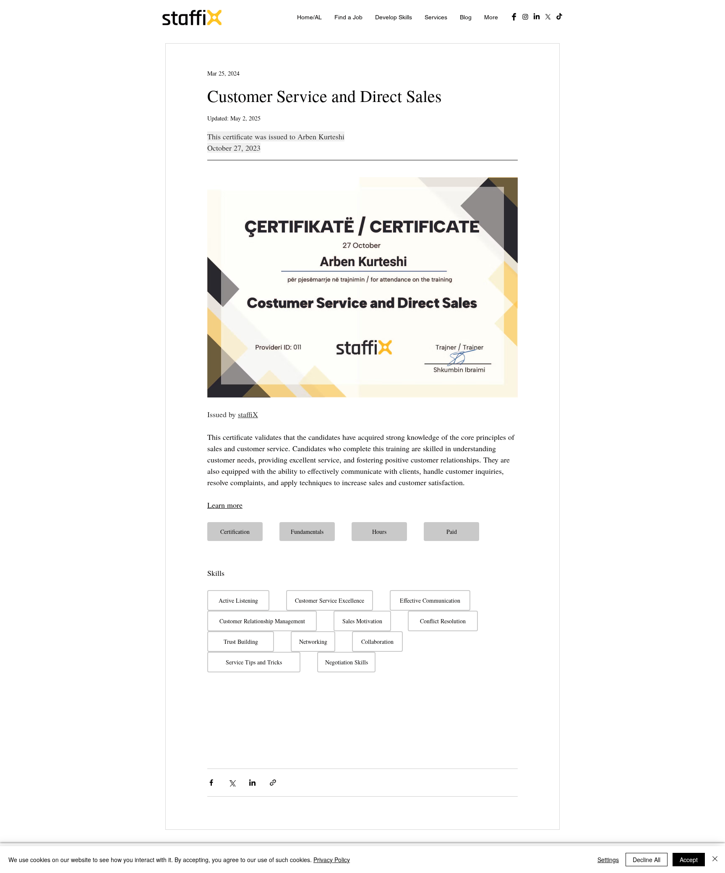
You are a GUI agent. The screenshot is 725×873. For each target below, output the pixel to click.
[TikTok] (559, 17)
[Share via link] (273, 783)
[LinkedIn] (536, 17)
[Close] (715, 859)
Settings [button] (608, 859)
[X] (548, 17)
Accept (689, 859)
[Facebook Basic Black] (514, 17)
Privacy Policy (331, 859)
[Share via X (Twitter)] (232, 783)
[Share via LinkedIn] (252, 783)
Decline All (646, 859)
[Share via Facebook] (211, 783)
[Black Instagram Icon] (525, 17)
